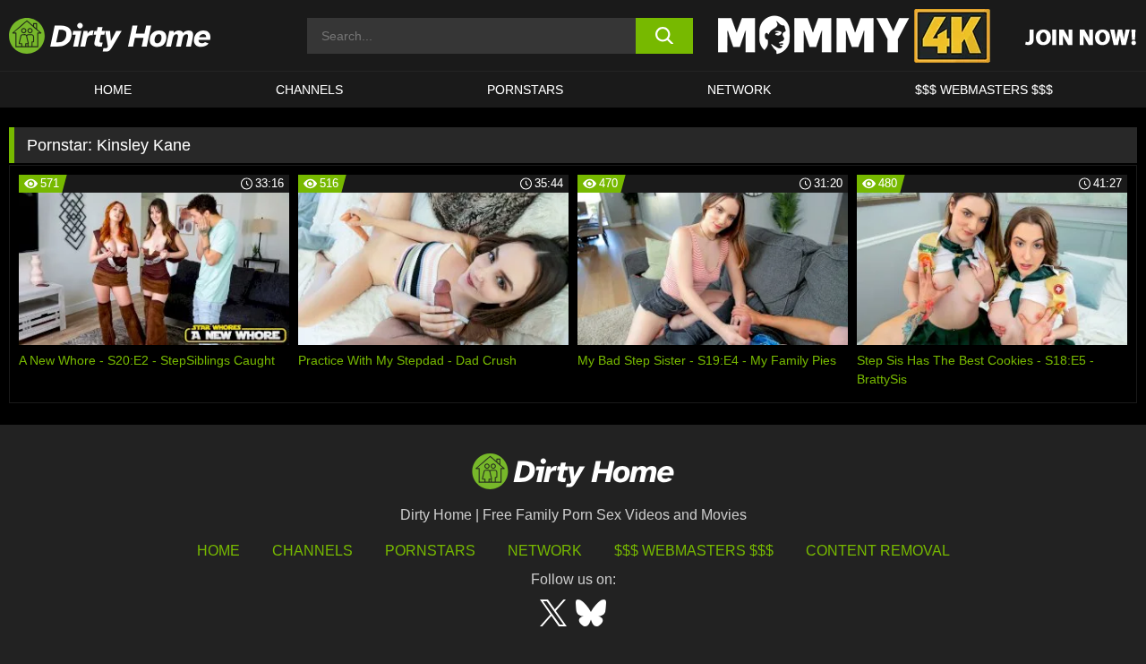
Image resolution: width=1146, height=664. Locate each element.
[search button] (665, 36)
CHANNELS (309, 89)
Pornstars (525, 89)
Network (739, 89)
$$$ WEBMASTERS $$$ (984, 89)
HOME (113, 89)
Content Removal (878, 550)
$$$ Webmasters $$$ (694, 550)
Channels (312, 550)
